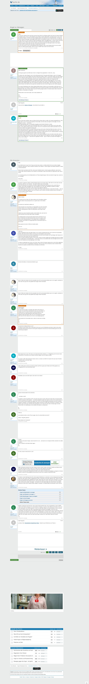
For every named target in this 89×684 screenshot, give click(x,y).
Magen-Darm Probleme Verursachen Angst (24, 656)
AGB (42, 677)
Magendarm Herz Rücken (20, 653)
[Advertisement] (40, 345)
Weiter (60, 552)
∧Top (86, 683)
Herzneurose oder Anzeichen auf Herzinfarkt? (25, 650)
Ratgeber (32, 5)
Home (12, 5)
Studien (47, 5)
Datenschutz (32, 677)
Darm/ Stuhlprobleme (19, 631)
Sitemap (52, 677)
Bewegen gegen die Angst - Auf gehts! (23, 661)
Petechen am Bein (18, 642)
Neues (16, 5)
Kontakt (21, 677)
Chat (37, 5)
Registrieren (55, 5)
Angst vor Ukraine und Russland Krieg (23, 658)
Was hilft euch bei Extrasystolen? (22, 634)
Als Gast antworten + (14, 559)
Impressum (28, 677)
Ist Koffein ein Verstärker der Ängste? (23, 637)
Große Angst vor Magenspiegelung (22, 639)
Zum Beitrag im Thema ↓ (23, 99)
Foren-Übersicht (13, 665)
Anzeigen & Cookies (38, 677)
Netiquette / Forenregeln (47, 677)
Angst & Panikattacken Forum (22, 665)
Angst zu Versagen (17, 27)
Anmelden (60, 5)
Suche (28, 5)
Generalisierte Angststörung (33, 665)
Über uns (24, 677)
